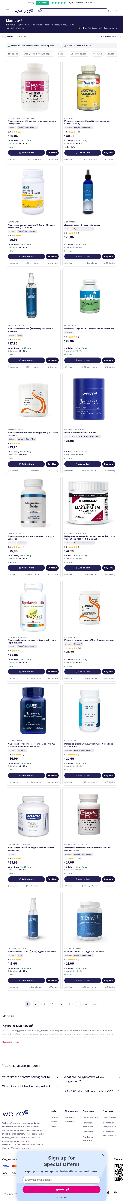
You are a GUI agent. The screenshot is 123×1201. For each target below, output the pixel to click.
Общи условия (109, 1117)
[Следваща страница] (103, 1004)
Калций (61, 54)
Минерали (13, 54)
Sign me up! (61, 1189)
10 (94, 1004)
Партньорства (88, 1131)
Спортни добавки (79, 54)
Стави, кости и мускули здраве (38, 54)
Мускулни (97, 54)
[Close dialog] (102, 1154)
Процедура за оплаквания (88, 1124)
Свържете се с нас (90, 1117)
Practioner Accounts (88, 1139)
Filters (10, 36)
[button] (7, 10)
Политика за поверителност (109, 1124)
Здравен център (54, 1119)
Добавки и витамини (69, 1119)
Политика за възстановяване (109, 1133)
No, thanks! (62, 1197)
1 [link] (27, 1004)
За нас (53, 1126)
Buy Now (52, 152)
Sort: (108, 36)
